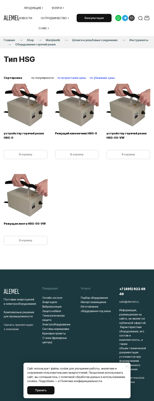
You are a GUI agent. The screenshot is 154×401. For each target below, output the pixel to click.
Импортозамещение (93, 302)
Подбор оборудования (94, 297)
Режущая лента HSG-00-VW (25, 223)
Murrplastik (53, 40)
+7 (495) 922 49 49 (132, 291)
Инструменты (138, 40)
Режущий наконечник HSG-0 (76, 133)
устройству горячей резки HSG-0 (24, 135)
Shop (30, 40)
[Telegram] (125, 18)
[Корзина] (147, 18)
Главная (9, 40)
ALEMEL (11, 18)
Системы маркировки (55, 328)
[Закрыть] (127, 366)
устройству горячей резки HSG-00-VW (126, 135)
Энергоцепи (49, 302)
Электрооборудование (56, 324)
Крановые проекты (54, 333)
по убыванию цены (102, 78)
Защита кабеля (51, 311)
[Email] (132, 18)
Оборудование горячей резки (35, 44)
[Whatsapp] (118, 18)
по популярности (42, 78)
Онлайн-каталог (52, 297)
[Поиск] (140, 18)
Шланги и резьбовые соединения (94, 40)
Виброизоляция (52, 306)
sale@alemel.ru (129, 301)
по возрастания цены (71, 78)
